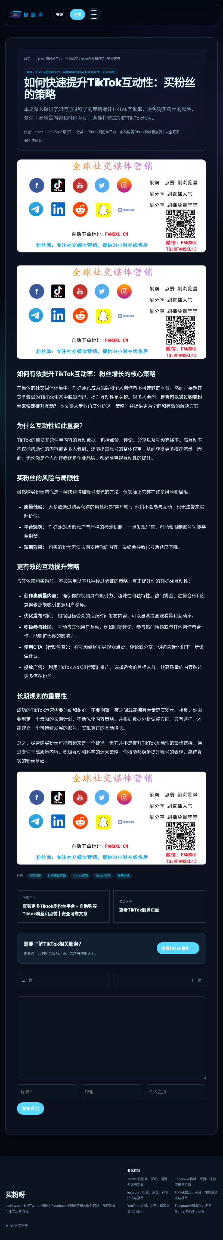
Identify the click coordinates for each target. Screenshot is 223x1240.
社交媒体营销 (57, 876)
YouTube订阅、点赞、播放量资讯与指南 (148, 1208)
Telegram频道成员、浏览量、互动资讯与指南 (193, 1208)
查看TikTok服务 (178, 948)
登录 (59, 14)
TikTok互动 (102, 876)
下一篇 (196, 980)
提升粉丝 (123, 876)
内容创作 (35, 876)
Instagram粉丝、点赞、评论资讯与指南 (147, 1195)
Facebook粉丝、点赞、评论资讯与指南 (195, 1182)
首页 (27, 59)
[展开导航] (94, 14)
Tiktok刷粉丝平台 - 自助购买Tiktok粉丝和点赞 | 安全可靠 (78, 59)
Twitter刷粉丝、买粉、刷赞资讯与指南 (147, 1182)
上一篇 (26, 980)
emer (39, 132)
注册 (77, 14)
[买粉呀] (26, 14)
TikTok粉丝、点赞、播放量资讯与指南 (196, 1195)
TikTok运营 (80, 876)
